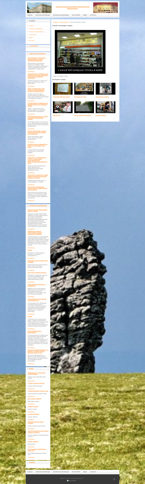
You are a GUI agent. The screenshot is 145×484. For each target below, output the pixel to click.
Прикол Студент (33, 406)
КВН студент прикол (34, 399)
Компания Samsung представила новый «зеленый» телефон (35, 233)
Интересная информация (61, 15)
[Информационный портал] (39, 7)
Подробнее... (31, 71)
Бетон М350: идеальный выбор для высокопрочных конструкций (37, 188)
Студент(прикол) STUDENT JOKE (38, 391)
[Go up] (114, 479)
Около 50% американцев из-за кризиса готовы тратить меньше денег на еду (38, 351)
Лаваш (30, 316)
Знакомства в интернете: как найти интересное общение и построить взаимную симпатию (38, 76)
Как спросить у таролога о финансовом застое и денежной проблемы (37, 59)
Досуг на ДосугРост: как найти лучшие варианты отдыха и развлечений (36, 90)
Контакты (93, 15)
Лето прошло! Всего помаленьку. (34, 332)
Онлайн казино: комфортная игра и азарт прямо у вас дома (38, 146)
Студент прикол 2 (33, 414)
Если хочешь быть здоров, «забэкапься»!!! (37, 300)
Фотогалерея (76, 15)
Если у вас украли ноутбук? (37, 272)
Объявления (33, 46)
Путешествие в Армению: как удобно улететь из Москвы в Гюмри (38, 105)
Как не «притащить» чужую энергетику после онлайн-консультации (37, 133)
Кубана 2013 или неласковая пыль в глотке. (37, 210)
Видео (85, 15)
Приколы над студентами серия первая (36, 373)
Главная (29, 15)
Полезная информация (42, 15)
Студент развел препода (36, 383)
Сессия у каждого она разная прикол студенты (38, 431)
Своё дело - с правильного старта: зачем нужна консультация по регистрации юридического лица (37, 160)
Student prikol (33, 441)
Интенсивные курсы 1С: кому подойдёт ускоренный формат (38, 118)
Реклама (32, 462)
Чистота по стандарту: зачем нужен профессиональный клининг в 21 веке (38, 176)
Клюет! (30, 250)
